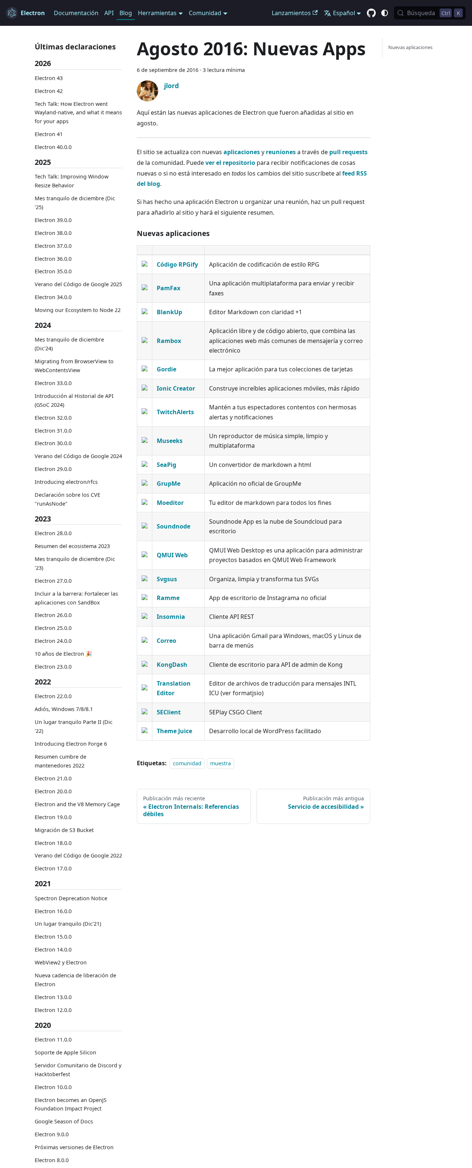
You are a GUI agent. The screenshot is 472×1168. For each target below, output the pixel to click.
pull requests (348, 152)
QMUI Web (172, 555)
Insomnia (171, 617)
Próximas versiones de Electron (74, 1147)
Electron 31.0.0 (53, 430)
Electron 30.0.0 (53, 443)
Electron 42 (49, 90)
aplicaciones (241, 152)
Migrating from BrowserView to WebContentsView (74, 366)
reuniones (281, 152)
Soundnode (173, 526)
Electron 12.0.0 (53, 1009)
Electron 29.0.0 (53, 468)
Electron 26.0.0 (53, 614)
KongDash (172, 665)
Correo (166, 641)
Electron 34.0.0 (53, 297)
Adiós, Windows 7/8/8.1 (64, 709)
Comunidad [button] (205, 13)
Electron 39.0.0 (53, 219)
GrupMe (168, 483)
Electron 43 (49, 77)
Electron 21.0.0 (53, 777)
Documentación (76, 13)
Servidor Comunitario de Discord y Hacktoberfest (78, 1070)
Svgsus (167, 579)
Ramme (168, 598)
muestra (220, 763)
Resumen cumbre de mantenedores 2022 (60, 761)
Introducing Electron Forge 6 (71, 743)
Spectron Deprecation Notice (71, 897)
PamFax (168, 288)
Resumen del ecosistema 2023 (72, 546)
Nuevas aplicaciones (410, 47)
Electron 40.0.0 (53, 146)
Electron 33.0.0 (53, 383)
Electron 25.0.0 (53, 627)
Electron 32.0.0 (53, 417)
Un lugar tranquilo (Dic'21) (68, 923)
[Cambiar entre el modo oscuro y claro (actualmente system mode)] (385, 13)
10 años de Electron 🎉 (63, 653)
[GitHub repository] (371, 13)
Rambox (169, 341)
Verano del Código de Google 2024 (78, 456)
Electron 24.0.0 (53, 640)
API (109, 13)
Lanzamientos (291, 13)
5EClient (169, 712)
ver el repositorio (230, 163)
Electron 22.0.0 (53, 696)
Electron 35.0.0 (53, 271)
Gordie (166, 369)
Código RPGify (177, 264)
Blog (125, 13)
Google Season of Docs (64, 1121)
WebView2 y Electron (61, 962)
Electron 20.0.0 (53, 790)
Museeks (170, 441)
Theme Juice (174, 731)
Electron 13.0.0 (53, 997)
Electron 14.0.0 (53, 949)
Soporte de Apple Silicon (65, 1052)
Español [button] (344, 13)
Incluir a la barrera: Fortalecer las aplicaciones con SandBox (76, 598)
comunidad (187, 763)
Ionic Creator (176, 388)
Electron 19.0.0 (53, 816)
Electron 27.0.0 (53, 580)
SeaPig (166, 465)
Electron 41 (49, 134)
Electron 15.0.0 (53, 936)
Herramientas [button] (157, 13)
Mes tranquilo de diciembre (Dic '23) (75, 563)
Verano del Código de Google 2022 (78, 855)
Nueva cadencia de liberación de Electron (75, 980)
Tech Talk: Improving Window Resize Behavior (71, 181)
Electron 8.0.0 (52, 1160)
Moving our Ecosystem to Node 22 (78, 309)
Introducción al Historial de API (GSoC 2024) (74, 400)
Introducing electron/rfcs (66, 481)
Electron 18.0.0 (53, 842)
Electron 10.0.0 (53, 1086)
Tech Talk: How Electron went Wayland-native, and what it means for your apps (78, 112)
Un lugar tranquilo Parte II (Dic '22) (73, 726)
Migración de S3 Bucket (64, 829)
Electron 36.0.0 (53, 258)
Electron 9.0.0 (52, 1134)
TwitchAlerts (175, 412)
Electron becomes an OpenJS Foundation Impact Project (71, 1104)
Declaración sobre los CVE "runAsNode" (67, 499)
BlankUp (169, 312)
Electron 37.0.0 (53, 245)
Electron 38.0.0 (53, 232)
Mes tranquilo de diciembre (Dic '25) (75, 203)
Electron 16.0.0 (53, 910)
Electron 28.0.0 (53, 533)
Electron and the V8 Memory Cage (77, 803)
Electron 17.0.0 (53, 868)
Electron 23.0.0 (53, 666)
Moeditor (170, 503)
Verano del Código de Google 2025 (78, 284)
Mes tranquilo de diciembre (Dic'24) (69, 344)
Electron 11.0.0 (53, 1039)
